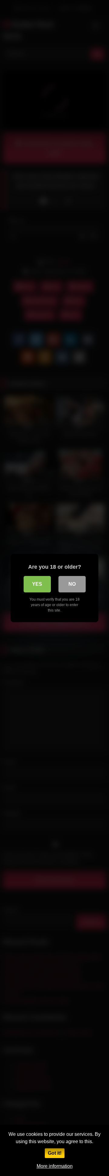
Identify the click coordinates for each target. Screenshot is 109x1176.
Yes (37, 584)
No (72, 584)
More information (55, 1166)
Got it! (54, 1153)
